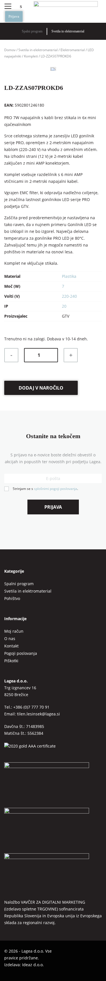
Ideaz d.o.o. (33, 964)
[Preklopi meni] (7, 6)
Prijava (13, 16)
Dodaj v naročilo (41, 388)
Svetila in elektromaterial (67, 31)
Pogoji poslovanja (20, 653)
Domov (10, 49)
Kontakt (11, 646)
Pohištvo (12, 598)
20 (64, 306)
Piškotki (11, 660)
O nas (9, 638)
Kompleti (31, 56)
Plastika (69, 276)
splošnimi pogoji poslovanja (55, 488)
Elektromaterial (72, 49)
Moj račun (13, 631)
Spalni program (32, 31)
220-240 (69, 296)
